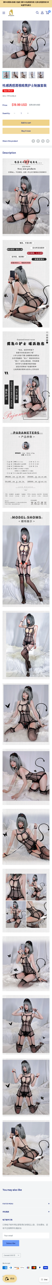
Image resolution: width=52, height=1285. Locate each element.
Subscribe (10, 1243)
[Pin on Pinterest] (38, 141)
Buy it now (26, 131)
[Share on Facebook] (33, 141)
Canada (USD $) (9, 1255)
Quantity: (6, 113)
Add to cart (26, 122)
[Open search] (37, 12)
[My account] (42, 12)
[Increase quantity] (28, 113)
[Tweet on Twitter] (43, 141)
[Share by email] (47, 141)
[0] (47, 12)
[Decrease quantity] (14, 113)
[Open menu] (4, 13)
